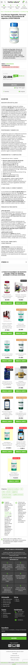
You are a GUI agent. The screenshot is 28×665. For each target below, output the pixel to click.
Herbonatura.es (4, 662)
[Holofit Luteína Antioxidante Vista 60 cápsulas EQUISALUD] (21, 322)
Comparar (22, 91)
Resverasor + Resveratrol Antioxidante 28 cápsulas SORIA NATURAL (21, 296)
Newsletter (5, 617)
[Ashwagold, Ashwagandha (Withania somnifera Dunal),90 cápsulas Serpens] (21, 379)
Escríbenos (20, 620)
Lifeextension (10, 64)
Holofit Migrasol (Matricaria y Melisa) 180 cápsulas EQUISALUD (7, 444)
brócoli (8, 491)
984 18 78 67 (21, 611)
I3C (21, 489)
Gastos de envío (7, 601)
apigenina (14, 491)
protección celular (6, 494)
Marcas (17, 599)
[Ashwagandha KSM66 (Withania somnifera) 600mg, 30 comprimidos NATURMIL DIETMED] (21, 440)
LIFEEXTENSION (6, 497)
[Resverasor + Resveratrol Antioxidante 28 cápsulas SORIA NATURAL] (21, 293)
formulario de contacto (8, 512)
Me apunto (14, 638)
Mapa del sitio (6, 606)
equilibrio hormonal (18, 494)
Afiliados (17, 601)
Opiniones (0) (5, 262)
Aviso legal (14, 653)
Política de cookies (15, 659)
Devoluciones (6, 604)
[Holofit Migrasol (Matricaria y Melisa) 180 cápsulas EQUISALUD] (7, 440)
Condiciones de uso (15, 655)
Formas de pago (7, 602)
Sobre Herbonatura (7, 599)
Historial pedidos (7, 613)
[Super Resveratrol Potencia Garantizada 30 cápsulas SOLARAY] (7, 293)
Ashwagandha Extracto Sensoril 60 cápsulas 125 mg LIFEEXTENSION (7, 383)
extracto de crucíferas (13, 489)
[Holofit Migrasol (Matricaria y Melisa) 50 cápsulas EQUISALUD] (14, 471)
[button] (1, 2)
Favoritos (6, 91)
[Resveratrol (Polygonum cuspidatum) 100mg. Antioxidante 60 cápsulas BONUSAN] (7, 410)
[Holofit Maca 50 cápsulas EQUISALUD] (21, 352)
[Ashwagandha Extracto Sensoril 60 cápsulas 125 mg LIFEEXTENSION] (7, 379)
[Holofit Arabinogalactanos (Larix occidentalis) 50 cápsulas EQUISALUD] (21, 410)
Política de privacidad (14, 657)
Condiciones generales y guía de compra (14, 651)
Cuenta (4, 611)
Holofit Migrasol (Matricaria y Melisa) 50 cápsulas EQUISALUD (14, 474)
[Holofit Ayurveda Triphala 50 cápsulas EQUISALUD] (7, 352)
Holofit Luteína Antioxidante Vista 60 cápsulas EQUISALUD (20, 325)
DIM (3, 491)
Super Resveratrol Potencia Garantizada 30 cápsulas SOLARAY (7, 296)
